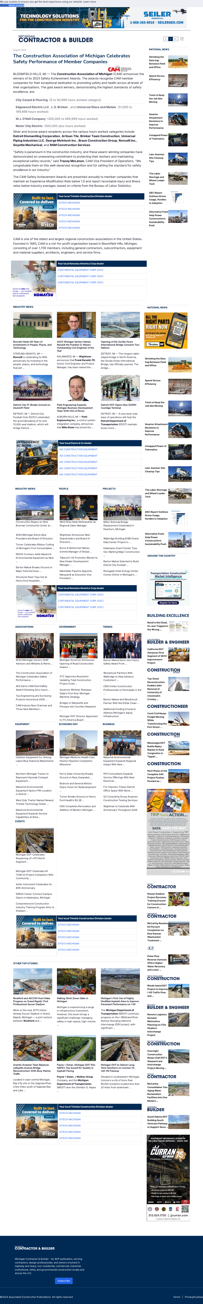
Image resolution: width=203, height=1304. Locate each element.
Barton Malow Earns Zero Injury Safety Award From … (121, 662)
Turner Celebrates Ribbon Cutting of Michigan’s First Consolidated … (35, 546)
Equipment (22, 724)
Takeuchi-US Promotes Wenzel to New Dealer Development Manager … (79, 561)
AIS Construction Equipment (78, 449)
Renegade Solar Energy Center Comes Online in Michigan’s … (120, 572)
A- (166, 39)
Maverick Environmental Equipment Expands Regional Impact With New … (119, 761)
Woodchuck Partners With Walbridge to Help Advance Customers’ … (118, 676)
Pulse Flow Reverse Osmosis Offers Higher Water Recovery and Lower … (157, 963)
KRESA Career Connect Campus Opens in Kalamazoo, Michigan (34, 895)
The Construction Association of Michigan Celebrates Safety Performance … (34, 676)
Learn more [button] (89, 1)
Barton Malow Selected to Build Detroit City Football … (121, 563)
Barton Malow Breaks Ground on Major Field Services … (34, 569)
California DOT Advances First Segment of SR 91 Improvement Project (157, 656)
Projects (109, 488)
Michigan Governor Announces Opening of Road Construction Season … (77, 664)
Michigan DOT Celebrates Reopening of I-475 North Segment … (30, 858)
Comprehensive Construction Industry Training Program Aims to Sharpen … (35, 907)
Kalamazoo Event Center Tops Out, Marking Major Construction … (121, 552)
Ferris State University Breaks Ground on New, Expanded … (76, 775)
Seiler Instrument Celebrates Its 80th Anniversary (34, 886)
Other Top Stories (25, 963)
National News (159, 49)
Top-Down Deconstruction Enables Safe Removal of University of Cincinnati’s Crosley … (156, 689)
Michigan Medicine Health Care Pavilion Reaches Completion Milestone (77, 761)
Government (67, 626)
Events (20, 821)
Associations (24, 626)
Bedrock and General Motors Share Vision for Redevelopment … (78, 787)
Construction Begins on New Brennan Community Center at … (34, 523)
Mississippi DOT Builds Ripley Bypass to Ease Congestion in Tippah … (156, 749)
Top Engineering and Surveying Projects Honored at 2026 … (33, 697)
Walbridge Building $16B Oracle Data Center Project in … (121, 540)
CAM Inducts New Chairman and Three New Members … (34, 707)
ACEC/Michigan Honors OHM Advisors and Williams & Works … (34, 662)
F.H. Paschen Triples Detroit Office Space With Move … (119, 788)
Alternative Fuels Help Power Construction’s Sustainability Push (158, 218)
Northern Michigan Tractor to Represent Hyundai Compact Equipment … (32, 777)
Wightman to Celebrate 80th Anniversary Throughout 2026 (120, 808)
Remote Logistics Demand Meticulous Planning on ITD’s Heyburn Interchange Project (157, 1024)
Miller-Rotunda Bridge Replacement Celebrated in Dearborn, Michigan (118, 525)
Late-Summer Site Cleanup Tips (156, 158)
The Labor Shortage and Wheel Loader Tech (156, 493)
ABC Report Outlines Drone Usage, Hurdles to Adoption (156, 515)
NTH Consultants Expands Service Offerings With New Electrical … (118, 777)
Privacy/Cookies (194, 1296)
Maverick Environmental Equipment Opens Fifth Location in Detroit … (34, 790)
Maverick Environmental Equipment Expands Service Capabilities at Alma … (31, 813)
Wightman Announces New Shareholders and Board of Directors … (75, 538)
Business (109, 724)
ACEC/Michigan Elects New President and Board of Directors (34, 536)
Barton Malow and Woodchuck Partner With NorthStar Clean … (121, 701)
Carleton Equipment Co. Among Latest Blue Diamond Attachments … (35, 761)
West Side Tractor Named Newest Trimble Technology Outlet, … (35, 802)
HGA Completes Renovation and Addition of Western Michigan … (78, 808)
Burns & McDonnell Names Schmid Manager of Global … (76, 549)
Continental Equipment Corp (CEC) (80, 269)
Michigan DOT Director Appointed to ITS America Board (79, 718)
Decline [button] (4, 5)
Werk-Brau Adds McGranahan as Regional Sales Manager (78, 523)
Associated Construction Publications (30, 1296)
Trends (107, 626)
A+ (175, 39)
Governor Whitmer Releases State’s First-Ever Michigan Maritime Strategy (75, 693)
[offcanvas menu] (182, 39)
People (63, 488)
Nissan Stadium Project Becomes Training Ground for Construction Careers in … (156, 900)
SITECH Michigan (69, 202)
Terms (176, 1296)
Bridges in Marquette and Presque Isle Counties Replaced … (78, 706)
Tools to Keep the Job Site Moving (156, 98)
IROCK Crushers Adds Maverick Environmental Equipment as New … (35, 558)
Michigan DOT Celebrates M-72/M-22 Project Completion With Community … (34, 875)
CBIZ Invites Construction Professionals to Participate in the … (122, 690)
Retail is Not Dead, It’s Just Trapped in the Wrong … (157, 626)
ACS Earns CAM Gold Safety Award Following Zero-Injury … (33, 688)
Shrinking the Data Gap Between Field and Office (155, 362)
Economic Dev (68, 724)
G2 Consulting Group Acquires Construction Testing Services (120, 798)
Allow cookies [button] (16, 5)
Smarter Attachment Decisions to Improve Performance (156, 121)
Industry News (23, 306)
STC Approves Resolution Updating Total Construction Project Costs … (75, 680)
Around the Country (161, 555)
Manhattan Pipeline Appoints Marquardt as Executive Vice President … (76, 574)
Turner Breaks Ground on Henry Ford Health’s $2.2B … (78, 798)
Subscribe (64, 1280)
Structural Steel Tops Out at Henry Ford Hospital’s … (31, 579)
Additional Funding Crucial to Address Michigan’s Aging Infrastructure (119, 713)
